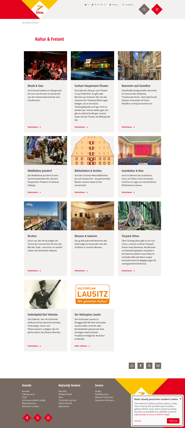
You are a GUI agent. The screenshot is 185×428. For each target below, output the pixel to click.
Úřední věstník (65, 403)
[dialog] (157, 410)
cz (105, 5)
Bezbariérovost (29, 403)
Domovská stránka (29, 22)
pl (98, 5)
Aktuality (63, 391)
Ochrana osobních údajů (33, 400)
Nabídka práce (102, 394)
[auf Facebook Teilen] (140, 366)
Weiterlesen (33, 127)
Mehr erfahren (81, 346)
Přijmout (173, 420)
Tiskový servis (28, 394)
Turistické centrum (67, 400)
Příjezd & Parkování (104, 397)
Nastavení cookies (30, 406)
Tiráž (24, 397)
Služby (98, 391)
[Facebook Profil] (27, 418)
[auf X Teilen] (149, 366)
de (96, 5)
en (102, 5)
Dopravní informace (104, 400)
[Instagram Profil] (48, 418)
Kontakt (25, 391)
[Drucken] (132, 366)
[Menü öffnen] (157, 9)
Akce (61, 397)
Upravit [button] (137, 420)
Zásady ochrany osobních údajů (154, 414)
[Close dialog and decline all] (180, 397)
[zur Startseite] (39, 9)
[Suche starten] (144, 9)
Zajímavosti (64, 406)
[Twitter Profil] (37, 418)
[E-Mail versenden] (158, 366)
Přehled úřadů (65, 394)
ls (88, 5)
